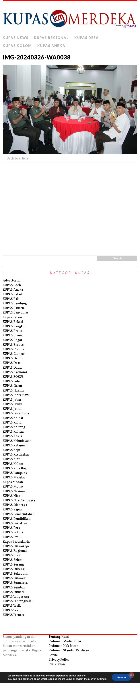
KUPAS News (15, 38)
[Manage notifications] (131, 675)
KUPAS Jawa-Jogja (16, 413)
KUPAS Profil (12, 537)
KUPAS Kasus (12, 436)
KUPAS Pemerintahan (19, 514)
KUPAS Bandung (15, 303)
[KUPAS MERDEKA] (70, 17)
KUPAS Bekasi (13, 322)
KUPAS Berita (13, 331)
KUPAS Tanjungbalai (18, 601)
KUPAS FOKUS (13, 377)
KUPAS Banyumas (16, 312)
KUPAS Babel (12, 294)
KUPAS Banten (13, 308)
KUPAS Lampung (15, 473)
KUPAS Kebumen (15, 445)
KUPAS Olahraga (15, 505)
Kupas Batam (12, 317)
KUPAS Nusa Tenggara (19, 500)
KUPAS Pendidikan (17, 519)
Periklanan (57, 664)
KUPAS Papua (12, 509)
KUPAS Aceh (12, 285)
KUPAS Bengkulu (15, 326)
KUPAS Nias (11, 496)
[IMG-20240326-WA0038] (70, 109)
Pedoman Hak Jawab (64, 646)
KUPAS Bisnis (13, 335)
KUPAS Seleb (12, 560)
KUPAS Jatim (12, 409)
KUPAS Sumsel (13, 592)
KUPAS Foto (11, 381)
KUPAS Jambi (12, 404)
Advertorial (11, 280)
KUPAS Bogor (12, 340)
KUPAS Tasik (12, 606)
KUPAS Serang (13, 564)
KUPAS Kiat (11, 459)
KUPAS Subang (14, 569)
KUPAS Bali (11, 299)
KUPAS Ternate (14, 615)
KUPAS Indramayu (16, 395)
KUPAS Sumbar (14, 587)
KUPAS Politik (13, 532)
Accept (121, 677)
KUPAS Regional (51, 38)
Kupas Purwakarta (16, 542)
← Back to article (16, 158)
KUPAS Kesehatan (16, 454)
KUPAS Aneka (51, 46)
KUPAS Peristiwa (15, 523)
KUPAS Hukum (13, 390)
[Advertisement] (70, 208)
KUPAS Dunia (12, 368)
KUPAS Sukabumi (15, 574)
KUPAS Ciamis (13, 349)
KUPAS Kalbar (13, 418)
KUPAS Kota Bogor (16, 468)
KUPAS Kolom (17, 46)
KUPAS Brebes (13, 345)
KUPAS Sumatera (15, 583)
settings (101, 679)
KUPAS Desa (86, 38)
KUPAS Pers (11, 528)
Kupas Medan (13, 482)
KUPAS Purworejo (16, 546)
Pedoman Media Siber (65, 641)
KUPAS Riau (11, 555)
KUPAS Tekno (12, 610)
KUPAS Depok (13, 358)
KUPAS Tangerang (16, 596)
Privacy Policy (59, 660)
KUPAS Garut (12, 386)
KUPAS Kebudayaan (17, 441)
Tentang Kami (59, 637)
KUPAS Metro (13, 486)
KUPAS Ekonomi (15, 372)
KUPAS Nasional (15, 491)
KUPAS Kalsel (13, 422)
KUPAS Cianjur (14, 354)
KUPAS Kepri (12, 450)
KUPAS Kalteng (14, 427)
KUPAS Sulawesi (14, 578)
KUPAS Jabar (12, 400)
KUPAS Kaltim (13, 432)
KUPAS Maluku (14, 477)
